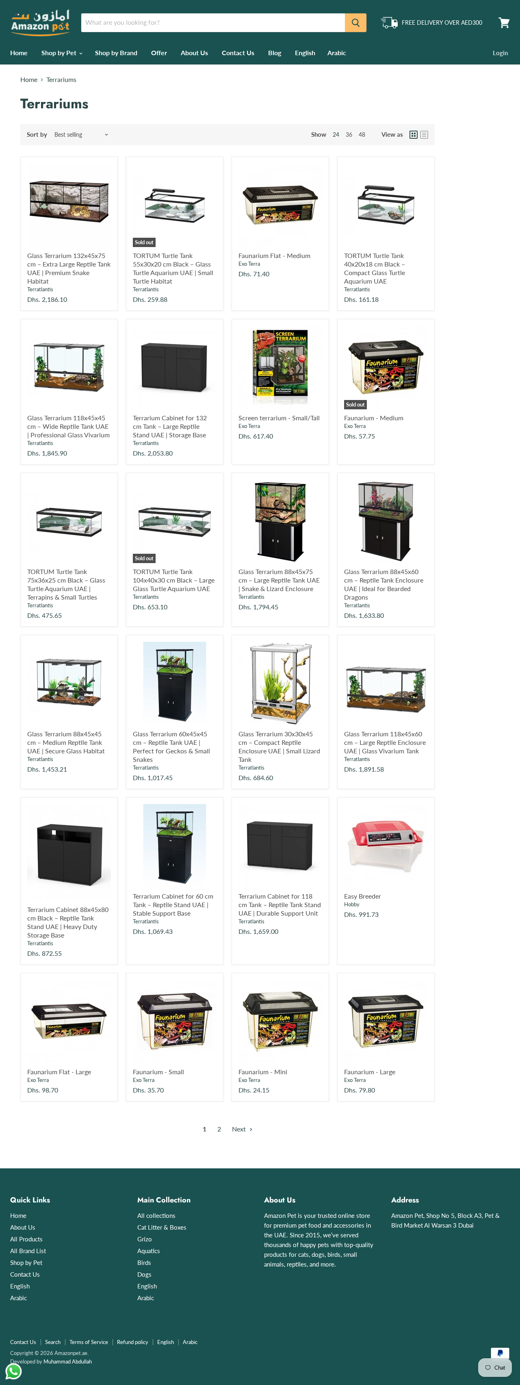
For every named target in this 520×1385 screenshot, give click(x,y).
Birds (144, 1262)
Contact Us (238, 52)
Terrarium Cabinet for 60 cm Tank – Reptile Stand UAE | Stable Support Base (173, 904)
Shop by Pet (59, 52)
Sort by (37, 134)
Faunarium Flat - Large (59, 1071)
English (305, 52)
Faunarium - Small (158, 1071)
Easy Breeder (362, 896)
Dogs (144, 1274)
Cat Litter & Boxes (161, 1227)
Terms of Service (88, 1342)
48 (362, 134)
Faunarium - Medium (373, 418)
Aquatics (148, 1250)
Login (500, 52)
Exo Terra (249, 263)
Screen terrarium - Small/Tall (279, 418)
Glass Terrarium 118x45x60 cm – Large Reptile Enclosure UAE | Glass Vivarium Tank (385, 742)
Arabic (336, 52)
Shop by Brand (116, 52)
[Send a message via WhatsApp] (13, 1371)
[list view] (424, 135)
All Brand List (28, 1250)
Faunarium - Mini (262, 1071)
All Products (26, 1239)
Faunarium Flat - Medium (274, 255)
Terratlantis (40, 289)
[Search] (355, 22)
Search (53, 1342)
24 (336, 134)
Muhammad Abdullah (67, 1361)
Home (19, 52)
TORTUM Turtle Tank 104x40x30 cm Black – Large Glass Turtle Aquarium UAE (173, 580)
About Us (194, 52)
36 (349, 134)
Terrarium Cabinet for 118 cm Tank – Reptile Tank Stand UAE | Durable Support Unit (279, 904)
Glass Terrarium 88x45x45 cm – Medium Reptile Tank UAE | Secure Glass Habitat (66, 742)
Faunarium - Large (369, 1071)
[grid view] (414, 135)
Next (239, 1129)
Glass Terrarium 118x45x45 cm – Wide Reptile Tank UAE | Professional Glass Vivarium (68, 426)
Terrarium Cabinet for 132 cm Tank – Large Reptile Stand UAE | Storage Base (170, 426)
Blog (274, 52)
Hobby (352, 904)
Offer (159, 52)
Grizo (144, 1239)
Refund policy (132, 1342)
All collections (156, 1215)
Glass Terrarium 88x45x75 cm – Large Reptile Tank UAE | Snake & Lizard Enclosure (279, 580)
